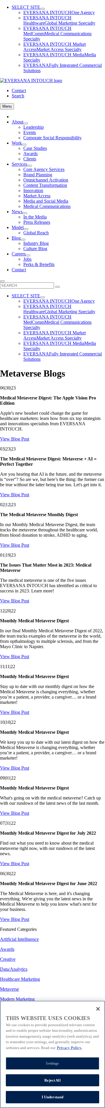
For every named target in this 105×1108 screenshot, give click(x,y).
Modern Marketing (17, 999)
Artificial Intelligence (19, 939)
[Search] (57, 287)
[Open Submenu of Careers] (28, 255)
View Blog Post (14, 438)
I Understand (53, 1097)
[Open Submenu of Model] (26, 229)
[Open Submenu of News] (24, 213)
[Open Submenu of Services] (29, 166)
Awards (7, 949)
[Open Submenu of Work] (24, 144)
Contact (19, 90)
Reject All (52, 1080)
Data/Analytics (13, 969)
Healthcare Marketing (20, 979)
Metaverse (9, 989)
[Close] (98, 1008)
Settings (52, 1063)
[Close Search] (2, 281)
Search (18, 95)
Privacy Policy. (69, 1048)
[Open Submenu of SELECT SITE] (42, 9)
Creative (7, 959)
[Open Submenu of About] (25, 123)
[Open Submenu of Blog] (23, 239)
